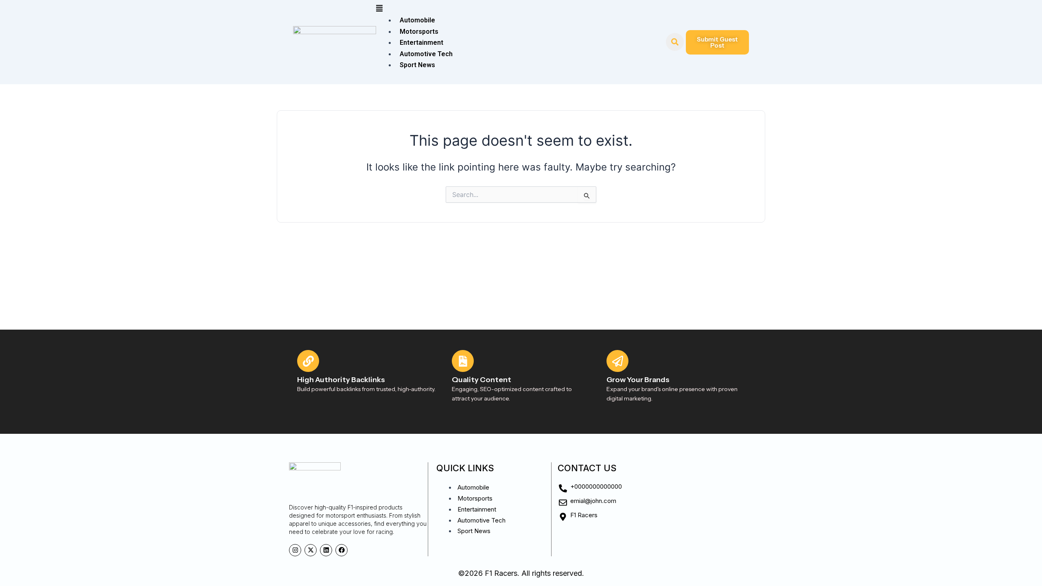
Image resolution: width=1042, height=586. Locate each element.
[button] (521, 9)
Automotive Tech (426, 54)
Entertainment (421, 42)
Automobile (417, 20)
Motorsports (419, 31)
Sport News (417, 65)
